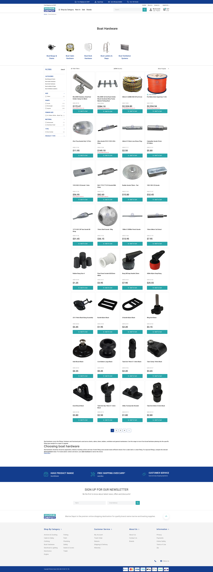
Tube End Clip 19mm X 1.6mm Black (106, 407)
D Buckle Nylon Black (128, 317)
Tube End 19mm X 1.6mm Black (131, 361)
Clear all (63, 69)
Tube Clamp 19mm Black (154, 361)
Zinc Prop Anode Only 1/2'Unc (82, 141)
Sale (83, 10)
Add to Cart (83, 111)
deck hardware (48, 451)
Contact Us (156, 5)
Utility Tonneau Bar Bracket (130, 406)
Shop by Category (67, 10)
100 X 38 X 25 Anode (153, 185)
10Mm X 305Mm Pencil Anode (131, 229)
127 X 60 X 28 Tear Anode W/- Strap (82, 230)
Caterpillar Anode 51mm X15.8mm (154, 142)
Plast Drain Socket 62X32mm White (106, 274)
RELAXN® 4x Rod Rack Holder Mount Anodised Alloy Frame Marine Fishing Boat (106, 99)
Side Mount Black (78, 361)
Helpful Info (165, 5)
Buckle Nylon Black (103, 317)
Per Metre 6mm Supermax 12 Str (157, 97)
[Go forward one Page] (129, 430)
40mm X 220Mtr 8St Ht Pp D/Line (132, 97)
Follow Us (166, 561)
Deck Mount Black (78, 406)
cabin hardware (86, 451)
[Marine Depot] (49, 9)
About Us (150, 5)
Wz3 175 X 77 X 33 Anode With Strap (106, 186)
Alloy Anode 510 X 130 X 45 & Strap (106, 142)
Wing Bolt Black (151, 317)
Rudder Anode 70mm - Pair (130, 185)
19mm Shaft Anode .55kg (105, 229)
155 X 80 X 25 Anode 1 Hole (81, 185)
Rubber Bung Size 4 (79, 273)
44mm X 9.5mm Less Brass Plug (132, 141)
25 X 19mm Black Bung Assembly (83, 317)
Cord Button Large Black (104, 361)
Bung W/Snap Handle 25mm (130, 273)
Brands (89, 10)
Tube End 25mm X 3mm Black (156, 406)
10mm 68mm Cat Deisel (154, 229)
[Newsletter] (138, 503)
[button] (166, 516)
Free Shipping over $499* (50, 5)
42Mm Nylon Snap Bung (154, 273)
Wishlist (144, 5)
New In (77, 10)
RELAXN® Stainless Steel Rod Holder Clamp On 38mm (82, 98)
